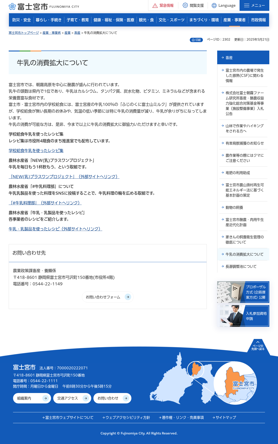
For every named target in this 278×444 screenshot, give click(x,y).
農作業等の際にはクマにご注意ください (245, 158)
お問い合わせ (108, 398)
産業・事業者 (52, 32)
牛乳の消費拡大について (245, 254)
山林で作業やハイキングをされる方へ (245, 128)
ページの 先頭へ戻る (258, 347)
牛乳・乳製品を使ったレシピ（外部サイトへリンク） (55, 229)
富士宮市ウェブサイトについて (69, 417)
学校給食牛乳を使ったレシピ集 (36, 151)
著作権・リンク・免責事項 (183, 417)
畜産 (77, 32)
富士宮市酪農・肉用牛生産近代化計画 (245, 222)
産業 (68, 32)
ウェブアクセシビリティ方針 (128, 417)
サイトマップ (226, 417)
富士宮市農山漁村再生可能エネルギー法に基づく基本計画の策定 (245, 190)
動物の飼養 (234, 207)
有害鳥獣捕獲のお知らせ (245, 143)
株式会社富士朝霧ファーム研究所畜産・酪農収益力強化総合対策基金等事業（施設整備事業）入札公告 (245, 103)
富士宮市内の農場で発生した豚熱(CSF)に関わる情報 (245, 75)
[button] (163, 5)
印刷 (198, 40)
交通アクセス (67, 398)
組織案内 (24, 398)
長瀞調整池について (241, 266)
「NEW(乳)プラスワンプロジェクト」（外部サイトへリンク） (64, 177)
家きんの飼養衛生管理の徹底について (245, 239)
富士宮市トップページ (24, 32)
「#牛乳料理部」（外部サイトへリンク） (45, 203)
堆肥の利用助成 (238, 172)
